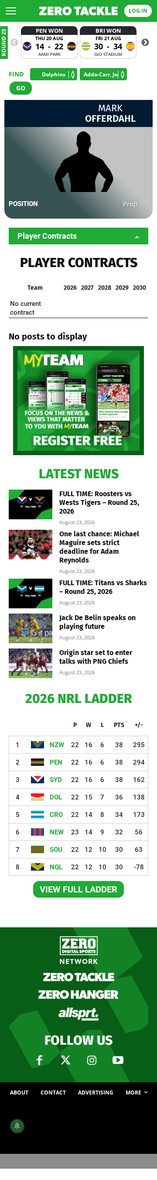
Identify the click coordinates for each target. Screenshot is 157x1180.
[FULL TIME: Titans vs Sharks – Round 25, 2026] (30, 594)
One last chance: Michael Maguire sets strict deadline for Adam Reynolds (99, 547)
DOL (56, 797)
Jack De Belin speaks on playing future (97, 622)
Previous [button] (14, 42)
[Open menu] (11, 11)
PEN (56, 762)
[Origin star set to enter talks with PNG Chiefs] (30, 663)
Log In (138, 10)
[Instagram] (91, 1060)
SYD (56, 780)
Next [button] (145, 42)
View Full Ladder (78, 889)
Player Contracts (47, 235)
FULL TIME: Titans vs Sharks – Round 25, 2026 (103, 587)
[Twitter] (65, 1060)
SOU (56, 850)
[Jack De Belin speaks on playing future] (30, 629)
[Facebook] (39, 1060)
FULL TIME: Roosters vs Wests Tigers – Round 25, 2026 (99, 502)
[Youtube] (118, 1060)
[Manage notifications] (17, 1126)
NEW (57, 832)
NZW (57, 745)
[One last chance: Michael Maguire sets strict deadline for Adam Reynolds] (30, 545)
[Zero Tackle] (78, 11)
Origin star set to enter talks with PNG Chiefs (95, 656)
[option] (49, 42)
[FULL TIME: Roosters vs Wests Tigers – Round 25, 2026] (30, 505)
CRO (56, 815)
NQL (56, 867)
